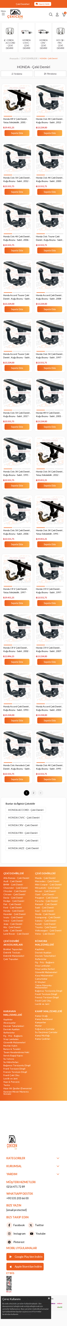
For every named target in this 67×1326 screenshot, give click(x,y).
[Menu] (3, 14)
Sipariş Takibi (44, 4)
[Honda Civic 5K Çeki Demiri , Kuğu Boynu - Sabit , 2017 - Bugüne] (17, 395)
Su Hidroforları (11, 1062)
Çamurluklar (41, 979)
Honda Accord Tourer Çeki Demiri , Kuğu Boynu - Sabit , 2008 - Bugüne (17, 356)
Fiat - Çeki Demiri (12, 904)
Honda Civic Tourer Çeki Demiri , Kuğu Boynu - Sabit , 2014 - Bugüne (49, 238)
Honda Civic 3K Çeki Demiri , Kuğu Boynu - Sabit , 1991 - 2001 (17, 473)
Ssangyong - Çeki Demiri (47, 917)
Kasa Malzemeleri (44, 975)
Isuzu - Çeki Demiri (13, 917)
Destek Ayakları (43, 952)
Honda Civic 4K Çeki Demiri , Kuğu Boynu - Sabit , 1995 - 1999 (49, 767)
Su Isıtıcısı (8, 1059)
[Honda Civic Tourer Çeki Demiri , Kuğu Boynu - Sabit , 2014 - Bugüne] (50, 219)
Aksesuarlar (9, 1023)
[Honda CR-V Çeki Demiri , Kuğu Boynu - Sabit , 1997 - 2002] (50, 571)
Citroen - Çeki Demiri (14, 894)
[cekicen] (13, 1284)
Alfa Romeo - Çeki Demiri (16, 878)
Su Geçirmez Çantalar (46, 1032)
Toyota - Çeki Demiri (45, 927)
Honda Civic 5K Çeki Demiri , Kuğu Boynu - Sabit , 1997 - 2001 (49, 356)
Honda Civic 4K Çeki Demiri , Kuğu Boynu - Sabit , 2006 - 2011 (17, 238)
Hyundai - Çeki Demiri (14, 914)
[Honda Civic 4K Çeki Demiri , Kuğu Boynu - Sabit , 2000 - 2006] (50, 160)
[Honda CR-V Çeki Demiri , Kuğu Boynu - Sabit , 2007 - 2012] (50, 630)
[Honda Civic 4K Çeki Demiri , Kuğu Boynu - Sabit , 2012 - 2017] (50, 101)
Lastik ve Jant (42, 1004)
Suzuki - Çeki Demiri (45, 924)
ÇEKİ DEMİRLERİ (13, 873)
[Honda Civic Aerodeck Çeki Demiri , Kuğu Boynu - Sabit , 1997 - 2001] (17, 748)
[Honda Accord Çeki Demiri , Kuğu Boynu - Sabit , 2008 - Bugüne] (50, 278)
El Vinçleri (40, 982)
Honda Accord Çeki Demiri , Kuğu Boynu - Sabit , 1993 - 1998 (16, 708)
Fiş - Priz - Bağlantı (44, 962)
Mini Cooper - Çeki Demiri (48, 884)
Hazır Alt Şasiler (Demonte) (17, 1088)
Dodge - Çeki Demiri (13, 901)
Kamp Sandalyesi (44, 1019)
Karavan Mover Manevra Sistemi (16, 1093)
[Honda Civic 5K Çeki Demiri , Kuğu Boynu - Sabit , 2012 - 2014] (17, 160)
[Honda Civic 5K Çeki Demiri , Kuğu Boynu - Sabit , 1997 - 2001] (50, 336)
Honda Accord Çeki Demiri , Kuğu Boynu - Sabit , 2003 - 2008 (49, 708)
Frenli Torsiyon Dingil (46, 994)
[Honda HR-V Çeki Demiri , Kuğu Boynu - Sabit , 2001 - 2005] (50, 395)
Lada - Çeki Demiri (12, 930)
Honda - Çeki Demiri (13, 911)
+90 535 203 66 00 (17, 1198)
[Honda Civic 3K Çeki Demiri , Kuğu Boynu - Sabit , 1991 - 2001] (17, 454)
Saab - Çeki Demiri (44, 907)
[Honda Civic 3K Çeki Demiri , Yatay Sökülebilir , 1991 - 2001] (50, 513)
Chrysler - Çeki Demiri (14, 891)
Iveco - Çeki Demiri (13, 921)
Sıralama (18, 73)
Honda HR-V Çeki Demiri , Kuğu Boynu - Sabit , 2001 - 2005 (49, 414)
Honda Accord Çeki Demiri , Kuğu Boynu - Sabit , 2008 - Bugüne (49, 297)
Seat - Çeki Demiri (44, 911)
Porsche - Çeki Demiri (46, 901)
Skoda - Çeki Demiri (45, 914)
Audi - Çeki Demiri (12, 881)
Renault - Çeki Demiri (46, 904)
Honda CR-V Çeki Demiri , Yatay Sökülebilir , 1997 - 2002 (15, 591)
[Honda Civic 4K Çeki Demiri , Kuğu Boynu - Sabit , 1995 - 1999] (50, 748)
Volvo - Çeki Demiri (45, 934)
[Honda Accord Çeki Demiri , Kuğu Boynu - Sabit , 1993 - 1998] (17, 689)
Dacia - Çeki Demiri (13, 898)
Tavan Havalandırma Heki (16, 1052)
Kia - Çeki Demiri (12, 927)
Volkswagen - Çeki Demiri (48, 930)
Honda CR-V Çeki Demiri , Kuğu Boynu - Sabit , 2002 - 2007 (16, 649)
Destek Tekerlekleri (45, 956)
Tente (6, 1085)
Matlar (38, 1026)
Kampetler (40, 1022)
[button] (7, 292)
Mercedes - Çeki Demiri (47, 881)
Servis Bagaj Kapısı (13, 1055)
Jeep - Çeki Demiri (12, 924)
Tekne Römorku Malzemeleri (43, 986)
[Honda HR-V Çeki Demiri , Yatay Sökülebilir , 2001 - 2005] (17, 101)
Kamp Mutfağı (42, 1035)
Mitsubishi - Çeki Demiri (47, 888)
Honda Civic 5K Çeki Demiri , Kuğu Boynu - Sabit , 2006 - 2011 (17, 532)
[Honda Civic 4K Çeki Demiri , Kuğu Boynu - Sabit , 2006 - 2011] (17, 219)
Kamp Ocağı (41, 1016)
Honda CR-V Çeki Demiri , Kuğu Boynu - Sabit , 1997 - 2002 (49, 591)
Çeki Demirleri (22, 4)
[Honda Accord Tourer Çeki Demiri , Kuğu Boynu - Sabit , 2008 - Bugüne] (17, 336)
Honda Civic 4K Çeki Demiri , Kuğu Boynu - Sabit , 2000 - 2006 (49, 179)
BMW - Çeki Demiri (13, 884)
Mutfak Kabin (10, 1046)
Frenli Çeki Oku (43, 1001)
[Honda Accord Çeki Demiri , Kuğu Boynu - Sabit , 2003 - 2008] (50, 689)
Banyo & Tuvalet (12, 1049)
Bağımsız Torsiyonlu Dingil (48, 991)
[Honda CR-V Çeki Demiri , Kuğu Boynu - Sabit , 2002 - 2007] (17, 630)
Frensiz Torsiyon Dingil (47, 997)
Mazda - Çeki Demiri (45, 878)
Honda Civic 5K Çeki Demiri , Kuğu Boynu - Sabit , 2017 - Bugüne (17, 414)
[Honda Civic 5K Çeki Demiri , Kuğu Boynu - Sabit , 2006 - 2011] (17, 513)
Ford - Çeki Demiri (12, 907)
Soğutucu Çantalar (45, 1029)
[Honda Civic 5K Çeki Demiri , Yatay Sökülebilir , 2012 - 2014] (50, 454)
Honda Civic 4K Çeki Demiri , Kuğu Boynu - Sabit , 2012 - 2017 (49, 121)
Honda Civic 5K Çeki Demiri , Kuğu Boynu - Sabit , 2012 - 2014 (17, 179)
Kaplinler (39, 949)
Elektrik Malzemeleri (13, 956)
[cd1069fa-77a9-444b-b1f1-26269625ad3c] (18, 1143)
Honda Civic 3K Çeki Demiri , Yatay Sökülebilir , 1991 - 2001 (49, 532)
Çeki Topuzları (10, 959)
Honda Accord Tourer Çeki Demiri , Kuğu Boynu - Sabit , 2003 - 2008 (17, 297)
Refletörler (41, 959)
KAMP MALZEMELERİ (48, 1011)
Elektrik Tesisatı (11, 952)
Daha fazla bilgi (25, 1314)
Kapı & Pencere (11, 1082)
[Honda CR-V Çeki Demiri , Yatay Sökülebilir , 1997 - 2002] (17, 571)
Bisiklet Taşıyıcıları (13, 949)
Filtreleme (52, 73)
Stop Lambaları (42, 966)
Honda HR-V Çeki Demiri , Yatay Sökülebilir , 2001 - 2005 (15, 121)
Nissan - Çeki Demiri (45, 891)
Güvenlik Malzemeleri (46, 972)
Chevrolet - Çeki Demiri (15, 888)
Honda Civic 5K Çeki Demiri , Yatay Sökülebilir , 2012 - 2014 (49, 473)
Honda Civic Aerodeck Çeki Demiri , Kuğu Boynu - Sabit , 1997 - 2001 (17, 767)
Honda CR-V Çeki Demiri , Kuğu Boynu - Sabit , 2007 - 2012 (49, 649)
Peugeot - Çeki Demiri (46, 898)
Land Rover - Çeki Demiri (16, 934)
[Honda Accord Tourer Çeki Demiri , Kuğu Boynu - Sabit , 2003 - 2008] (17, 278)
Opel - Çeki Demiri (44, 894)
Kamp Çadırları (42, 1039)
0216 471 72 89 (15, 1186)
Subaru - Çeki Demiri (45, 921)
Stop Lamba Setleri (45, 969)
